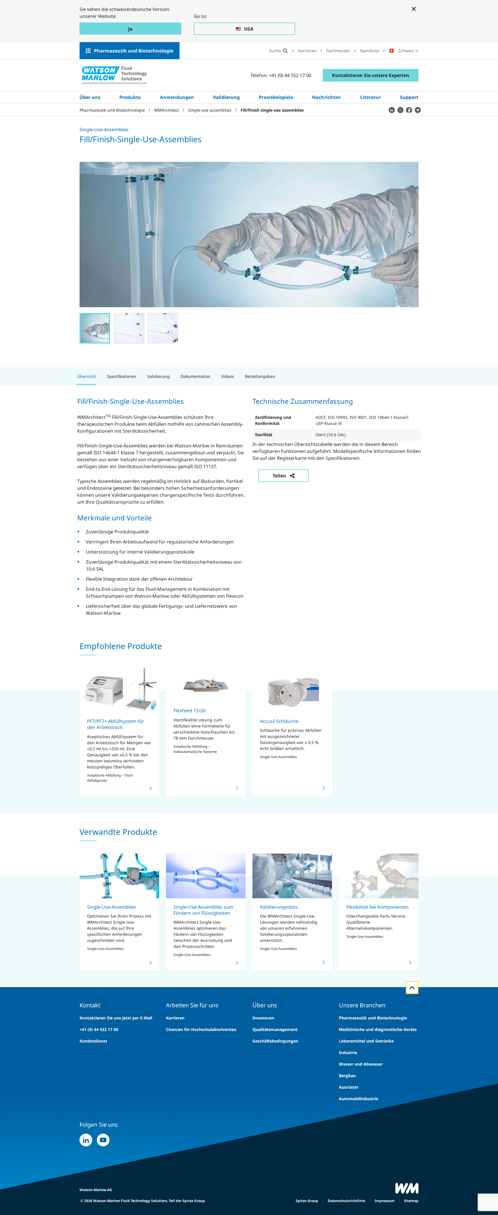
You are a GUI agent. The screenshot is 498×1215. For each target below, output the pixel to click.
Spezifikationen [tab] (121, 376)
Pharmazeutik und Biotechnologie (133, 51)
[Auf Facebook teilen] (409, 110)
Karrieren (307, 50)
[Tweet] (400, 110)
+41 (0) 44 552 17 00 (99, 1029)
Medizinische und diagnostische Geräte (378, 1029)
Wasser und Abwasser (361, 1064)
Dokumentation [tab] (195, 376)
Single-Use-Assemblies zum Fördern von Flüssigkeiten (203, 910)
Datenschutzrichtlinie (346, 1200)
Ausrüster (349, 1087)
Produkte (130, 97)
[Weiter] (409, 234)
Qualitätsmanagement (274, 1029)
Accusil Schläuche (279, 721)
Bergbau (347, 1075)
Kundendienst (93, 1041)
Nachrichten (326, 97)
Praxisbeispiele (276, 97)
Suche (275, 50)
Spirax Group (307, 1200)
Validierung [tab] (158, 376)
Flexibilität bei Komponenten (377, 907)
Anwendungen (177, 97)
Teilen (279, 475)
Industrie (348, 1052)
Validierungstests (279, 907)
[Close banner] (413, 9)
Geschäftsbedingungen (275, 1041)
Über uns (90, 97)
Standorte (369, 50)
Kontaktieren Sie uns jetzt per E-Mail (116, 1018)
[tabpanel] (249, 506)
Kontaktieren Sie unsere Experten (370, 75)
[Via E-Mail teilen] (417, 110)
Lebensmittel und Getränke (366, 1041)
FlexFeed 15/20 (189, 710)
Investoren (263, 1018)
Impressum (385, 1200)
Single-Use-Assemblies (111, 907)
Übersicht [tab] (86, 376)
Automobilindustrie (358, 1098)
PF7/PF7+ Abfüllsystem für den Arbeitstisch (115, 724)
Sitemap (411, 1200)
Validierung (226, 97)
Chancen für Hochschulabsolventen (201, 1029)
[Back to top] (412, 987)
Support (409, 97)
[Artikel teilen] (391, 110)
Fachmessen (338, 50)
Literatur (370, 97)
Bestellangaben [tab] (260, 376)
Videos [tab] (227, 376)
